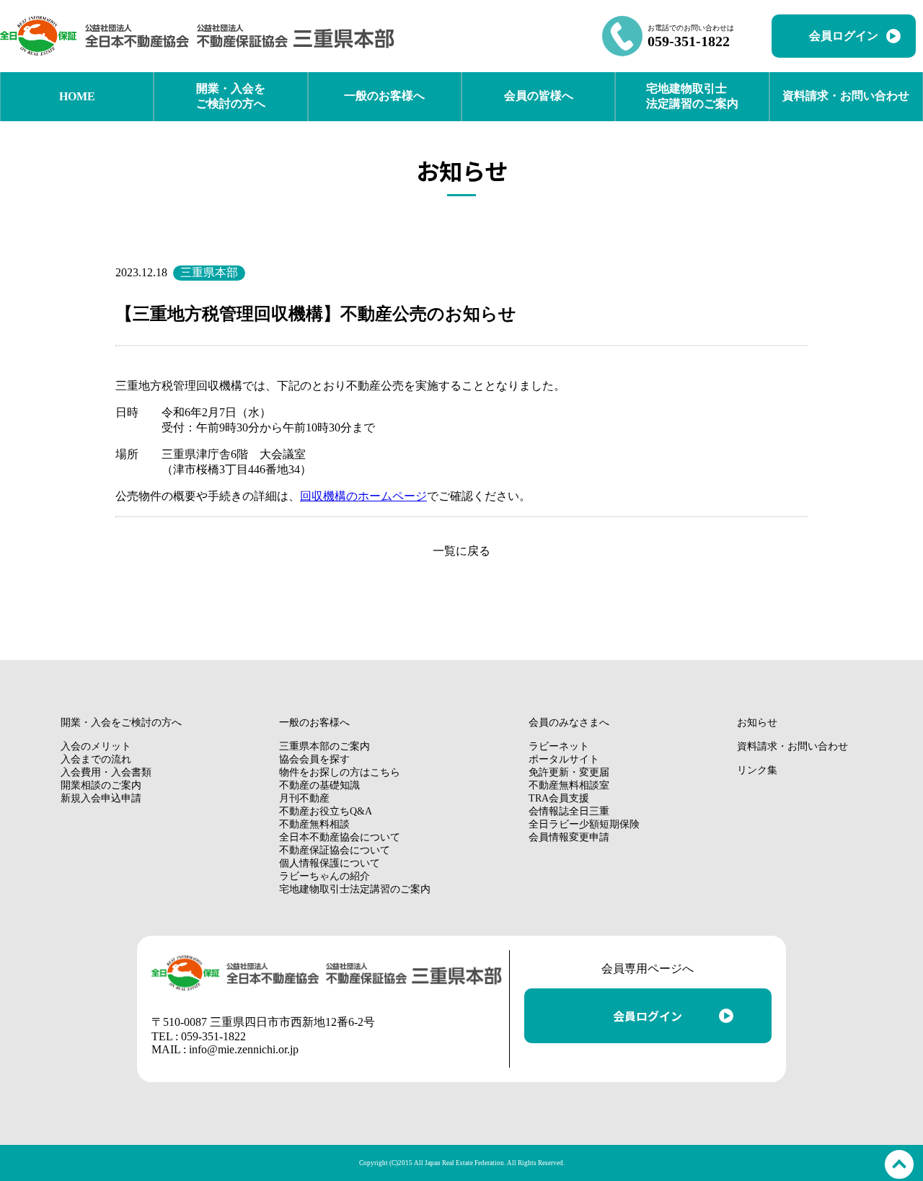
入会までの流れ (96, 759)
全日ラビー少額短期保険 (584, 824)
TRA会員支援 (559, 798)
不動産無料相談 (314, 824)
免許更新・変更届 (569, 772)
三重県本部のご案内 (324, 746)
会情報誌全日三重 (569, 811)
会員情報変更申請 (569, 837)
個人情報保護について (329, 863)
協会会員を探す (314, 759)
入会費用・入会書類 (106, 772)
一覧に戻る (461, 551)
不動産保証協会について (334, 850)
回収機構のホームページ (363, 496)
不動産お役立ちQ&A (325, 811)
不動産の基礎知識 (319, 785)
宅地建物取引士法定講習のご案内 (354, 889)
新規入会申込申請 (101, 798)
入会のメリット (96, 746)
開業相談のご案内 (101, 785)
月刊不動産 (304, 798)
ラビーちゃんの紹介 (324, 876)
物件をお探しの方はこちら (339, 772)
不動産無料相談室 (569, 785)
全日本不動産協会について (339, 837)
